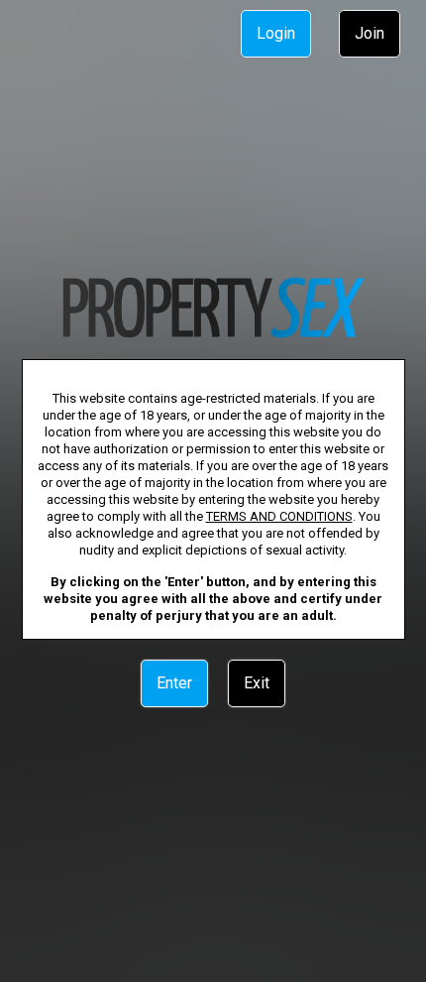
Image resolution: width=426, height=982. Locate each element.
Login (276, 33)
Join (369, 33)
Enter (174, 683)
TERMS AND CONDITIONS (279, 516)
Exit (256, 683)
